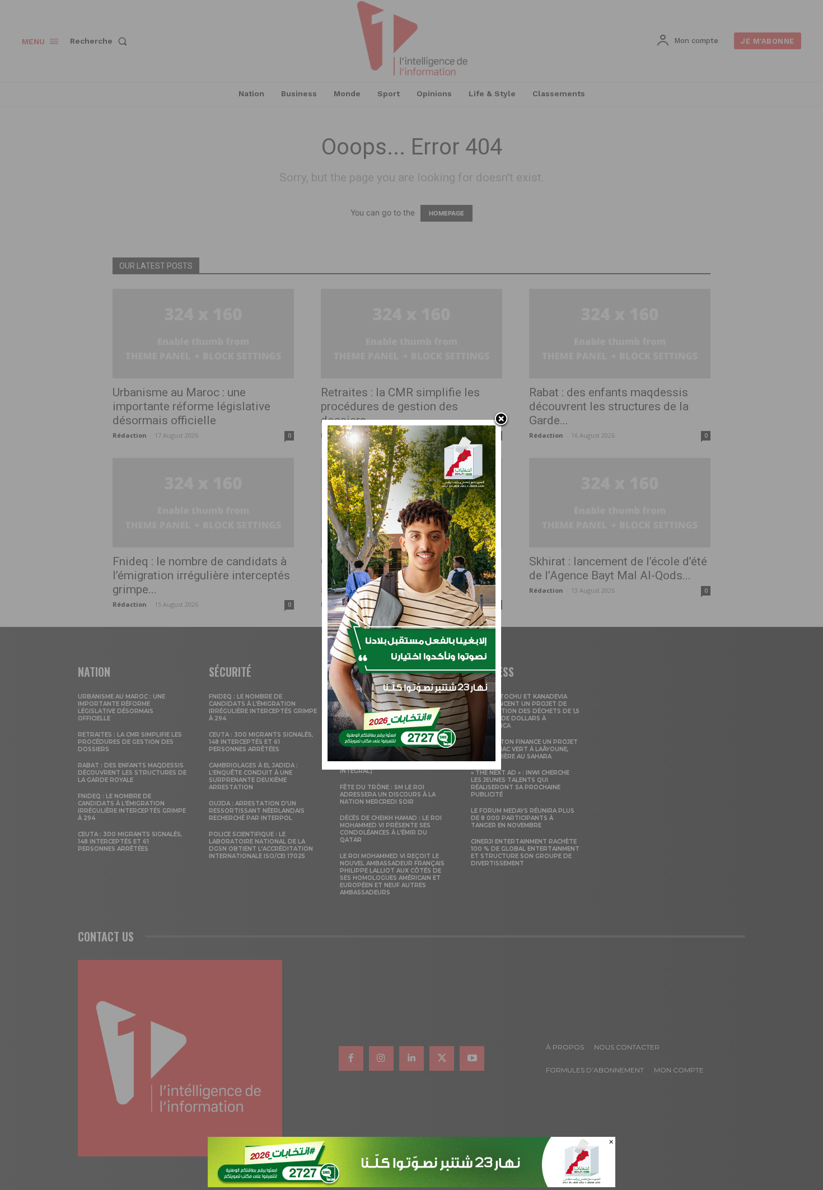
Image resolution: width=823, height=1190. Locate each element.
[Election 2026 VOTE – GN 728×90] (411, 1184)
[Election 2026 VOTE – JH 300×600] (411, 758)
